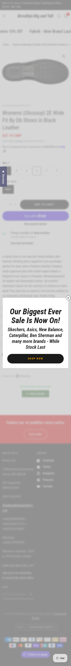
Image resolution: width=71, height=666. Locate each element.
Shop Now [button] (35, 358)
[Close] (68, 298)
